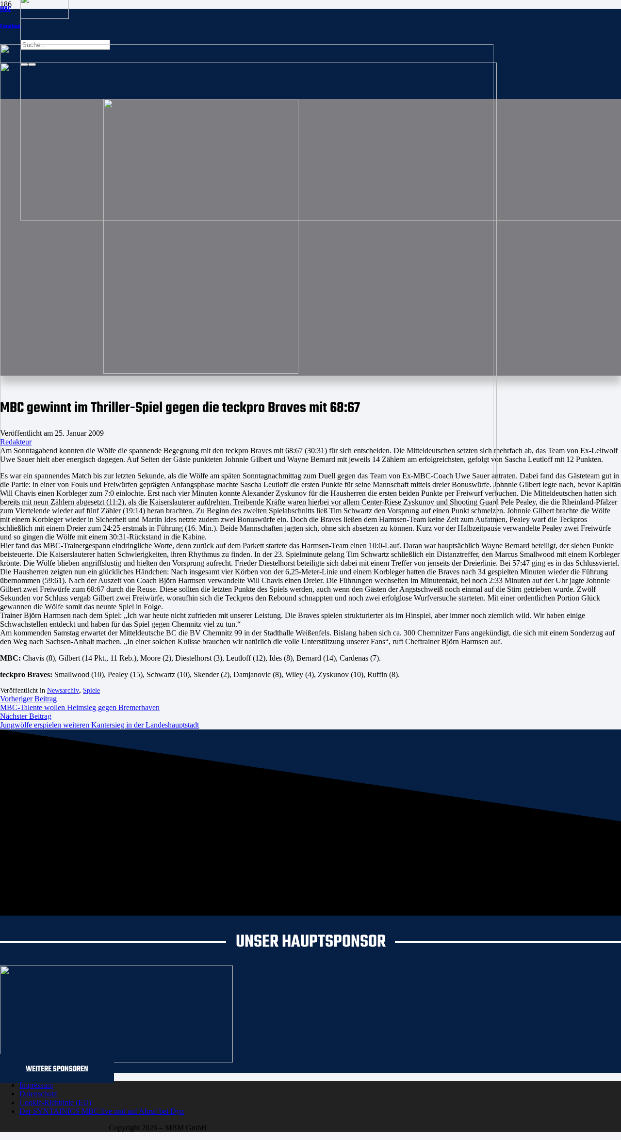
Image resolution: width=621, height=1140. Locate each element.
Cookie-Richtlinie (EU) (55, 1102)
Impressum (36, 1085)
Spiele (91, 690)
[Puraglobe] (116, 1060)
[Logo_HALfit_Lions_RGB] (248, 526)
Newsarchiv (63, 690)
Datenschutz (38, 1094)
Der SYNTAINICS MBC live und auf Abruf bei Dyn (101, 1111)
